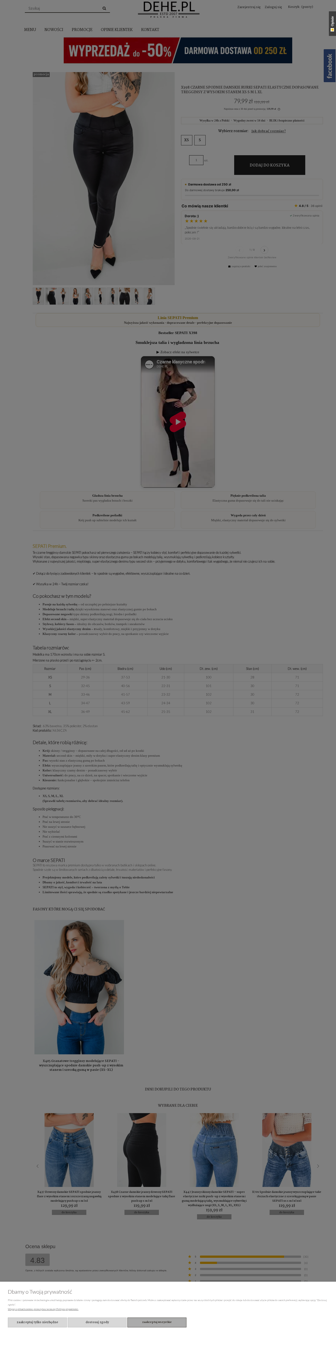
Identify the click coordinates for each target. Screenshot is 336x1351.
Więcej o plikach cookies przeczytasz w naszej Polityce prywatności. (43, 1308)
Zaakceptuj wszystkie (157, 1322)
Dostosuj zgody (97, 1322)
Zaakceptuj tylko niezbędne (37, 1322)
